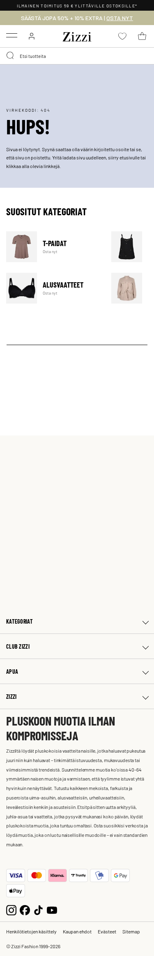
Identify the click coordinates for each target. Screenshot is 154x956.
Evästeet (107, 931)
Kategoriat (19, 621)
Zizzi (11, 696)
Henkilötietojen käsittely (31, 931)
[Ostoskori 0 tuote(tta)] (142, 36)
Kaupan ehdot (77, 931)
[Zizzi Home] (77, 35)
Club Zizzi (18, 646)
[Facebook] (25, 909)
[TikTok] (38, 909)
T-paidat (53, 246)
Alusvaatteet (53, 288)
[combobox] (77, 56)
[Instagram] (11, 909)
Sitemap (131, 931)
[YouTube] (52, 909)
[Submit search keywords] (11, 56)
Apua (12, 671)
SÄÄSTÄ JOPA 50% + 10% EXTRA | (77, 18)
